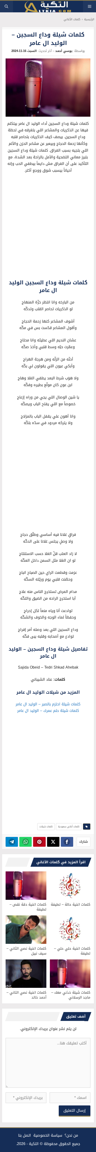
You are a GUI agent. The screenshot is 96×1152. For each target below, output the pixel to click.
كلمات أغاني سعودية (68, 826)
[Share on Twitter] (53, 842)
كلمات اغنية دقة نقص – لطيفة (28, 907)
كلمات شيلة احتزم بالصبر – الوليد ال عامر (48, 704)
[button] (6, 6)
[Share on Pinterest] (39, 842)
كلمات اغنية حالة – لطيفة (70, 904)
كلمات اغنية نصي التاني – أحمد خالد (26, 995)
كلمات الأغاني (72, 19)
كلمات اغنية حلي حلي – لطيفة (72, 951)
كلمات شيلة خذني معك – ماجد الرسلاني (70, 995)
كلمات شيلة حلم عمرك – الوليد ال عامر (48, 710)
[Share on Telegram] (12, 842)
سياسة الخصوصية (47, 1135)
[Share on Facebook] (67, 842)
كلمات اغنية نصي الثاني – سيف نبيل (26, 951)
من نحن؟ (71, 1135)
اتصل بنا (24, 1135)
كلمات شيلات (46, 826)
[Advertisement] (48, 227)
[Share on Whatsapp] (25, 842)
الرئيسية (89, 19)
